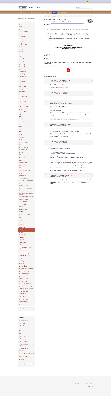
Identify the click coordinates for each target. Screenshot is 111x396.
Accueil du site (47, 16)
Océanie (21, 39)
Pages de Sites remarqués (25, 108)
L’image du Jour (23, 71)
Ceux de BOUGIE (22, 151)
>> (91, 9)
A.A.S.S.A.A (21, 118)
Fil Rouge (69, 12)
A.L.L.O (20, 119)
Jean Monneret (23, 202)
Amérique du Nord (23, 34)
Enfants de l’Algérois (23, 165)
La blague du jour (23, 73)
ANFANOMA (21, 137)
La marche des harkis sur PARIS (26, 286)
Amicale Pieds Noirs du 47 (24, 136)
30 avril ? (21, 350)
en (91, 1)
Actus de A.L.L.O (23, 121)
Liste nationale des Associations (25, 188)
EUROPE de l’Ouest (24, 31)
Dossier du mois (22, 234)
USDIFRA (21, 219)
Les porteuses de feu (23, 285)
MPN (20, 113)
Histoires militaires (23, 175)
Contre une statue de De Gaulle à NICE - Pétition (26, 296)
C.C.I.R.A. (21, 144)
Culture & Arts (22, 99)
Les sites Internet (22, 186)
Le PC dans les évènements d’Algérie (26, 259)
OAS (46, 24)
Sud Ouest (22, 61)
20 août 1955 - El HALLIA (24, 348)
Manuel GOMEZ (23, 204)
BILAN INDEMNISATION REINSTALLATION (25, 171)
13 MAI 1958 (22, 237)
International (21, 29)
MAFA (20, 190)
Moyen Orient (22, 33)
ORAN (49, 24)
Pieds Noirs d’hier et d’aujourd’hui (26, 180)
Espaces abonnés (23, 301)
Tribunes (49, 12)
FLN (78, 23)
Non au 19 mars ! (22, 276)
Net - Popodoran (22, 197)
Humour (21, 69)
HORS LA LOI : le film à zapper (25, 275)
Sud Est (21, 59)
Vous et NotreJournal (62, 12)
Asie (20, 38)
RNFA (20, 207)
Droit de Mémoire (22, 164)
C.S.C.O (21, 146)
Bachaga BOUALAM (23, 142)
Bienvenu (22, 12)
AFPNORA (21, 128)
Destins (21, 232)
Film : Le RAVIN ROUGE (24, 273)
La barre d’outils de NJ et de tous (26, 299)
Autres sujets (22, 91)
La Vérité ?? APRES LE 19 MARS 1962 (64, 103)
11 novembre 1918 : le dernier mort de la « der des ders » (26, 340)
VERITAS (21, 220)
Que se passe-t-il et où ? (25, 93)
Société (21, 49)
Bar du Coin (22, 303)
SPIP (81, 383)
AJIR (20, 131)
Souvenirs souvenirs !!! (23, 356)
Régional (21, 51)
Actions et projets (23, 96)
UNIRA (20, 217)
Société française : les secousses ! (26, 288)
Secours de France (23, 209)
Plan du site (77, 383)
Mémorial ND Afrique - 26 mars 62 (26, 196)
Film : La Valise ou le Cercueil (25, 271)
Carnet (20, 78)
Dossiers (54, 12)
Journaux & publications (24, 178)
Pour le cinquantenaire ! (24, 280)
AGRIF (20, 129)
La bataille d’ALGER (24, 252)
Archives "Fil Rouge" (23, 290)
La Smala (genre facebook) (24, 181)
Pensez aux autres (23, 98)
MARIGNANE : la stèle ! (24, 278)
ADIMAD (21, 126)
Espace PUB (22, 103)
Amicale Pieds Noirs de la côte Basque (25, 134)
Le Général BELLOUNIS (25, 255)
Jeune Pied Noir (22, 176)
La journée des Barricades (25, 253)
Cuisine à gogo (23, 104)
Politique (21, 48)
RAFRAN (21, 206)
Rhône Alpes (22, 58)
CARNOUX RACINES (23, 147)
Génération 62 (22, 169)
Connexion (20, 1)
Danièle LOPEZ (61, 21)
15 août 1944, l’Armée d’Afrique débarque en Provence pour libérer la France (26, 344)
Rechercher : (78, 7)
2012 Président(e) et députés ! (25, 283)
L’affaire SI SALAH (24, 245)
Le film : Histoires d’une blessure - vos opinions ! (26, 359)
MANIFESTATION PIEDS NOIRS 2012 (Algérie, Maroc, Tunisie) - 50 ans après (26, 193)
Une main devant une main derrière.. (24, 215)
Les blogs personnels (23, 185)
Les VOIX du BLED (23, 281)
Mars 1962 (22, 261)
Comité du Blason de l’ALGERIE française (25, 158)
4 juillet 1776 (21, 338)
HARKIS (21, 173)
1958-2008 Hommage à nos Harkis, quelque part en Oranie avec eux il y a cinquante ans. (26, 353)
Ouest (21, 54)
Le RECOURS (22, 183)
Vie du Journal (23, 101)
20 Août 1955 (21, 347)
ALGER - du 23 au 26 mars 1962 (26, 240)
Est (20, 56)
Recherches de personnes (25, 83)
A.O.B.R (21, 123)
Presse (20, 26)
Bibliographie (22, 263)
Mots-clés (21, 313)
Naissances (22, 79)
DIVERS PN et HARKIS (24, 162)
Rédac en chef (22, 304)
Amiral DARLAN (23, 242)
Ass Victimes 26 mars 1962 (24, 141)
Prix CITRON (22, 66)
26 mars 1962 (61, 23)
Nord (21, 53)
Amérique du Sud (23, 36)
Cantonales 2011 (23, 293)
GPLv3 (91, 383)
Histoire (58, 16)
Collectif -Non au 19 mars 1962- (25, 156)
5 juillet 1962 (68, 23)
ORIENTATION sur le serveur (26, 18)
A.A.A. (20, 114)
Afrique (21, 43)
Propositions (21, 225)
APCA (20, 139)
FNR (20, 167)
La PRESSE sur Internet (24, 106)
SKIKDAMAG (22, 211)
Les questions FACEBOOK (25, 88)
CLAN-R (21, 152)
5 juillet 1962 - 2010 (24, 291)
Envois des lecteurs (23, 109)
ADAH (20, 124)
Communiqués (23, 94)
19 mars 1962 (55, 23)
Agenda (20, 84)
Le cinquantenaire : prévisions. (26, 268)
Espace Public (22, 227)
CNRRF (20, 154)
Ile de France (22, 63)
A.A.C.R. (21, 116)
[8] (31, 364)
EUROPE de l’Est (23, 44)
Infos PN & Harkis (43, 12)
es (89, 1)
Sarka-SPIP (86, 383)
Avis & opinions (22, 224)
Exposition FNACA (23, 266)
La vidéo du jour (23, 76)
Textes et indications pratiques (25, 212)
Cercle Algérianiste (23, 149)
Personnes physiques (23, 199)
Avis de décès (22, 81)
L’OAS (21, 250)
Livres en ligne (22, 265)
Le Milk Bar (22, 257)
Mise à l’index (22, 68)
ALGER (74, 23)
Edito (20, 24)
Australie (21, 41)
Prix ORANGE (22, 64)
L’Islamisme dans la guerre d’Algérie (25, 248)
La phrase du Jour (23, 74)
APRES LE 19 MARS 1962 (61, 81)
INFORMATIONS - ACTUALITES (31, 12)
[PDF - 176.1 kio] (68, 69)
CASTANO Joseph (23, 201)
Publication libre (22, 86)
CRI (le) (20, 160)
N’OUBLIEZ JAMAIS (23, 360)
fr (87, 1)
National (21, 46)
